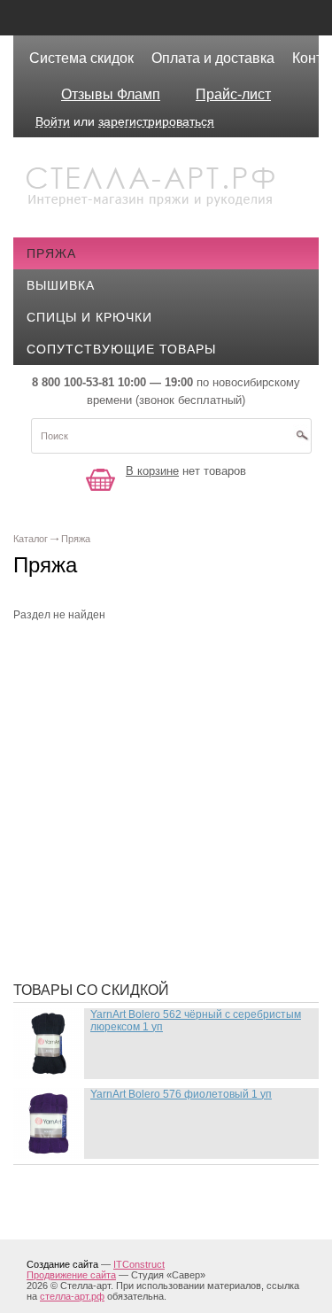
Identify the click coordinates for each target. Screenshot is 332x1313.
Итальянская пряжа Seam (131, 791)
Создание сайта (62, 1264)
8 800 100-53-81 (73, 382)
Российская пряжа (108, 711)
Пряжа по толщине (108, 844)
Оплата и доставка (212, 58)
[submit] (302, 441)
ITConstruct (139, 1264)
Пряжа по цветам (102, 871)
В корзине (152, 471)
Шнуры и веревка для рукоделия (157, 942)
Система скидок (81, 58)
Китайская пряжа (103, 738)
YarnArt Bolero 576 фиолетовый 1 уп (181, 1094)
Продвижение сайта (71, 1275)
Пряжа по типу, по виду (123, 818)
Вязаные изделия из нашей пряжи (164, 765)
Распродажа (84, 658)
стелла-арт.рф (72, 1296)
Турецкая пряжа (98, 685)
